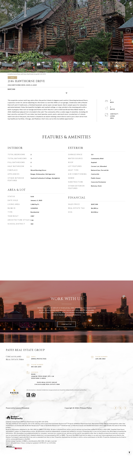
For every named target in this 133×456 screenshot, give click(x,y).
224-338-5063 (100, 358)
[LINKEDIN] (120, 408)
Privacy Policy (86, 408)
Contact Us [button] (66, 324)
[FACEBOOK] (115, 408)
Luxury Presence (22, 408)
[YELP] (125, 408)
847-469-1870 (36, 366)
